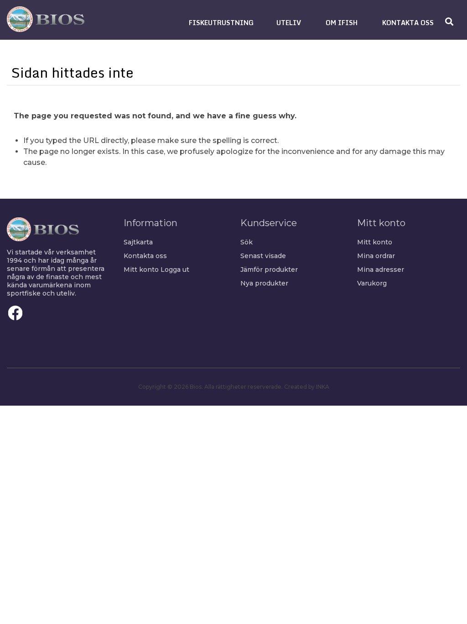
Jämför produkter (269, 269)
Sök (246, 242)
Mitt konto (141, 269)
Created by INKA (306, 386)
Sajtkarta (138, 242)
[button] (221, 22)
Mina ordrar (376, 256)
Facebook (15, 313)
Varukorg (372, 283)
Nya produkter (264, 283)
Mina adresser (380, 269)
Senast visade (263, 256)
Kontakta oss (145, 256)
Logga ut (175, 269)
